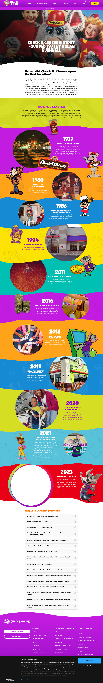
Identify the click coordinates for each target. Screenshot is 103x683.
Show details (24, 680)
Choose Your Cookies (89, 665)
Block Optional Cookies (89, 671)
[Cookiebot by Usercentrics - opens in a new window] (10, 680)
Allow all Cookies (89, 660)
